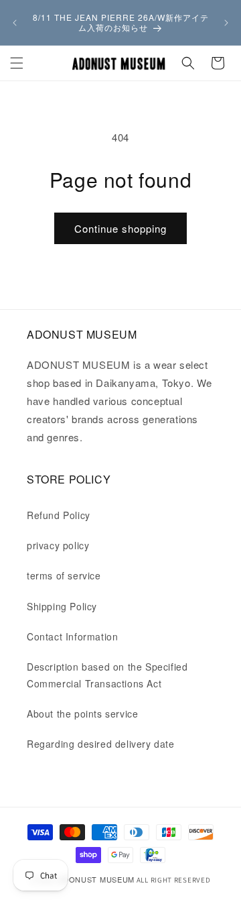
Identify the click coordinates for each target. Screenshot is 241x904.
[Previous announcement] (14, 23)
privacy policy (58, 545)
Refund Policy (58, 515)
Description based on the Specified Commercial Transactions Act (107, 675)
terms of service (64, 575)
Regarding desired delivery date (101, 743)
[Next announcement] (226, 23)
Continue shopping (120, 228)
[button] (16, 63)
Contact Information (72, 636)
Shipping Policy (62, 606)
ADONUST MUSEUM (96, 879)
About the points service (82, 713)
